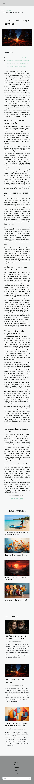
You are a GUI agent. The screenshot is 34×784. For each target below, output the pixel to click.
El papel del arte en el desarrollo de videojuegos (16, 578)
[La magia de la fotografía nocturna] (17, 670)
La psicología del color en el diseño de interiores (16, 601)
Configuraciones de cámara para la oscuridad (17, 60)
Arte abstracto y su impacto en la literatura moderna (16, 724)
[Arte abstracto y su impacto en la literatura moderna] (17, 714)
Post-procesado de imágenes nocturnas (16, 66)
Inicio (2, 10)
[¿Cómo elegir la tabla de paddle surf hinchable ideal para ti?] (17, 523)
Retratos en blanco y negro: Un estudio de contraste (16, 637)
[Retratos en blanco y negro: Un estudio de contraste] (17, 626)
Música (16, 770)
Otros (16, 773)
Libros (16, 762)
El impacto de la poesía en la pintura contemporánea (16, 556)
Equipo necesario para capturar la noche (16, 57)
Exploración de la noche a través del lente (16, 55)
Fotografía (9, 10)
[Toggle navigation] (4, 2)
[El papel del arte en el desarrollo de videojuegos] (17, 568)
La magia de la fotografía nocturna (15, 681)
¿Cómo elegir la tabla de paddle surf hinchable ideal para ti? (16, 533)
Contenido (9, 52)
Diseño (16, 765)
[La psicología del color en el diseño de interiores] (17, 590)
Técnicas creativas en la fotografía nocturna (17, 63)
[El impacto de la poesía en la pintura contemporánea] (17, 545)
